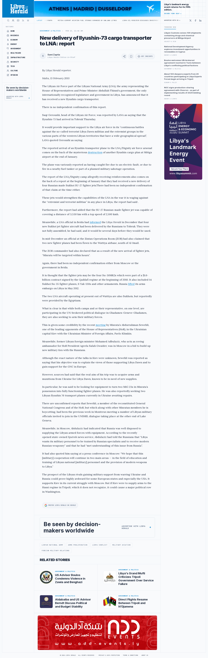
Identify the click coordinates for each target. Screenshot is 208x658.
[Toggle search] (8, 20)
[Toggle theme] (28, 20)
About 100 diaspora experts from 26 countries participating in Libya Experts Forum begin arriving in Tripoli (183, 76)
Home (12, 31)
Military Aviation (121, 545)
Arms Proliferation (77, 545)
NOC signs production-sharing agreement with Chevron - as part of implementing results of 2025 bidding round (182, 91)
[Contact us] (18, 20)
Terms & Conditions (130, 655)
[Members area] (13, 20)
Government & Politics (50, 31)
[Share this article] (124, 56)
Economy (14, 40)
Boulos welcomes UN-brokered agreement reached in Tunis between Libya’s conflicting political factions (182, 63)
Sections (9, 27)
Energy (13, 44)
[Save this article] (131, 56)
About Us (144, 655)
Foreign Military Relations (55, 551)
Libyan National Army (52, 545)
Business (14, 35)
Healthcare (15, 53)
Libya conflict (99, 545)
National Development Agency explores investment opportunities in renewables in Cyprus (182, 49)
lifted (131, 284)
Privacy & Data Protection (109, 655)
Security (14, 62)
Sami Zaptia (54, 54)
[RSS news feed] (23, 20)
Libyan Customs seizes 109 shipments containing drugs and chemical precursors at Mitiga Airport (182, 35)
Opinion (14, 75)
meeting (101, 325)
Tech (12, 66)
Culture (14, 71)
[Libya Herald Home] (18, 9)
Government (15, 49)
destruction (95, 152)
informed (95, 222)
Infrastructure (17, 58)
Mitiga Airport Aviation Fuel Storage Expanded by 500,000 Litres (62, 20)
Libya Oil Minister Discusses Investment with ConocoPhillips (125, 20)
